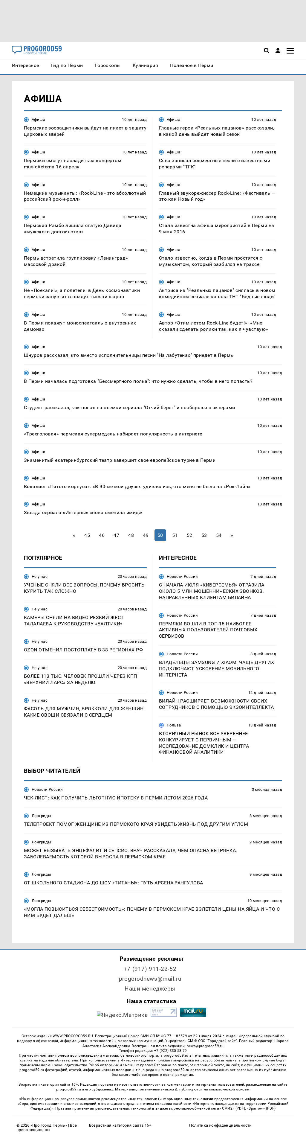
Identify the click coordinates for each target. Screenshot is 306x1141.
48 (131, 535)
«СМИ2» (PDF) (232, 1108)
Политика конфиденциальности (220, 1125)
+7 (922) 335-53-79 (170, 1051)
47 (116, 535)
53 (204, 535)
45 (87, 535)
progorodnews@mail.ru (150, 978)
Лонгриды (41, 816)
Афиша (38, 119)
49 (146, 535)
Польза (174, 725)
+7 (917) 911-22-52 (150, 968)
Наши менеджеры (150, 988)
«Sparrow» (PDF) (261, 1108)
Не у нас (40, 576)
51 (175, 535)
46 (102, 535)
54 (219, 535)
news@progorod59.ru (205, 1046)
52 (189, 535)
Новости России (182, 576)
